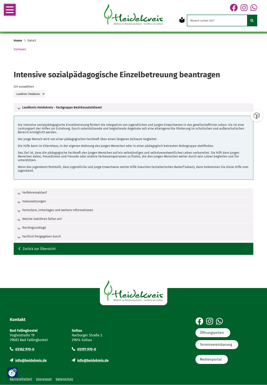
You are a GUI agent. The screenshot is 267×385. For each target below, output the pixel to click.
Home (18, 40)
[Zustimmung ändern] (12, 372)
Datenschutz (64, 379)
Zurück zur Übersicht (39, 249)
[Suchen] (252, 20)
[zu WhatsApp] (253, 8)
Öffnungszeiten (212, 333)
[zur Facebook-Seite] (234, 8)
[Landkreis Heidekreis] (29, 94)
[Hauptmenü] (10, 10)
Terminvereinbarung (216, 344)
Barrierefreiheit (21, 379)
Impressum (44, 379)
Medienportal (211, 359)
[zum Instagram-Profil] (244, 8)
